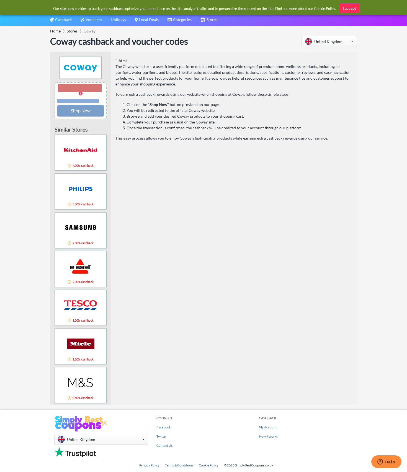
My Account (268, 427)
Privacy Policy (149, 465)
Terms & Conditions (179, 465)
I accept (349, 8)
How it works (268, 436)
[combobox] (180, 21)
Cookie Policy (208, 465)
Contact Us (164, 445)
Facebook (163, 427)
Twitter (161, 436)
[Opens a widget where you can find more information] (386, 462)
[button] (329, 41)
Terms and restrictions (78, 101)
